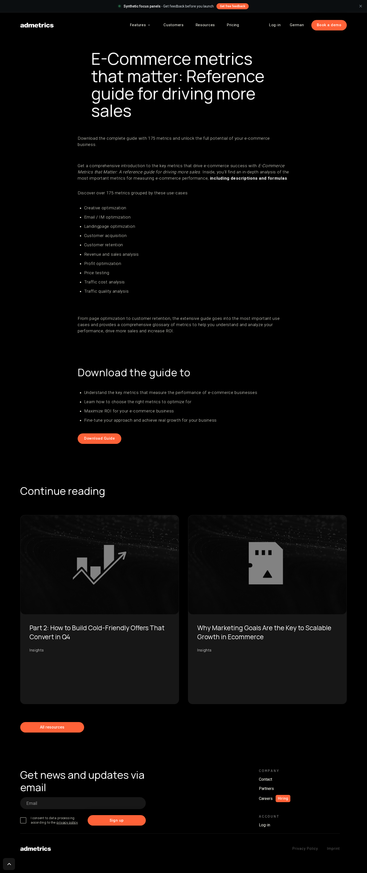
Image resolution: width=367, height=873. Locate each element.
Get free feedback (232, 6)
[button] (141, 25)
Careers (266, 798)
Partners (266, 788)
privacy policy (67, 822)
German (297, 25)
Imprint (333, 849)
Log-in (275, 25)
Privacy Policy (305, 849)
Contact (265, 779)
